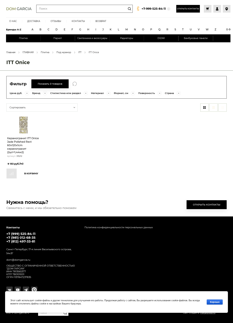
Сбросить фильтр (74, 83)
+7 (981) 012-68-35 (21, 238)
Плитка (45, 52)
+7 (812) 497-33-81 (20, 241)
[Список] (213, 107)
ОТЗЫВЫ (56, 21)
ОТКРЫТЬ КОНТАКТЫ (188, 8)
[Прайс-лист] (222, 107)
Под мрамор (63, 52)
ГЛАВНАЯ (28, 52)
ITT (79, 52)
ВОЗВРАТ (100, 21)
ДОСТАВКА (33, 21)
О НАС (13, 21)
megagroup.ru (207, 313)
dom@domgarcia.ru (18, 259)
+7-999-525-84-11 (154, 8)
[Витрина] (204, 107)
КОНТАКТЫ (78, 21)
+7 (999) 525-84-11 (21, 234)
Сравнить (12, 173)
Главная (10, 52)
